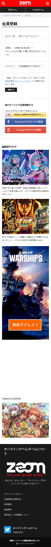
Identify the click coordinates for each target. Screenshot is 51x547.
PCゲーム (12, 10)
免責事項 (8, 509)
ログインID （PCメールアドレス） (22, 36)
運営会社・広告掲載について (16, 514)
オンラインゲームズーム (12, 15)
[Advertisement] (25, 368)
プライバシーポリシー (23, 81)
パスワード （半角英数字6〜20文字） (23, 66)
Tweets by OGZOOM (11, 398)
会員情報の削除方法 (12, 499)
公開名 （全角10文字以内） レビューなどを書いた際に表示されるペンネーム (25, 51)
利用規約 (8, 504)
